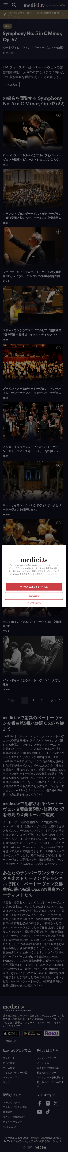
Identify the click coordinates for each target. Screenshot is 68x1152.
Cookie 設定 (33, 596)
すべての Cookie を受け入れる (34, 587)
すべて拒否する (34, 603)
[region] (34, 576)
